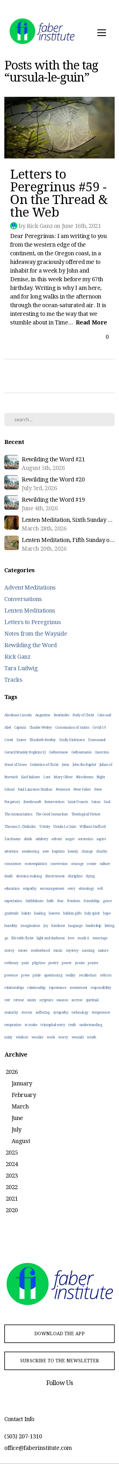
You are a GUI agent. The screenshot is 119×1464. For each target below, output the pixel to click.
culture (105, 864)
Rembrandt (32, 802)
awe (45, 851)
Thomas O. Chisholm (20, 827)
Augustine (42, 715)
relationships (14, 988)
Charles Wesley (40, 728)
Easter (21, 740)
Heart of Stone (15, 765)
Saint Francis (78, 802)
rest (7, 1000)
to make (31, 1025)
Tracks (13, 679)
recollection (87, 975)
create (91, 864)
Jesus (65, 765)
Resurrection (54, 802)
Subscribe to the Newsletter (59, 1360)
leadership (93, 926)
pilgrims (38, 963)
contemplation (36, 864)
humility (10, 926)
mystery (72, 951)
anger (70, 839)
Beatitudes (61, 715)
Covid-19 (99, 728)
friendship (91, 901)
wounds (78, 1037)
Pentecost (63, 789)
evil (100, 889)
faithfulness (34, 901)
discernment (55, 876)
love (71, 938)
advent (56, 839)
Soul (107, 802)
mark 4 (83, 938)
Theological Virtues (85, 814)
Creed (8, 740)
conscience (12, 864)
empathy (29, 889)
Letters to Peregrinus (32, 622)
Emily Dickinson (72, 740)
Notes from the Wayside (35, 633)
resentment (78, 988)
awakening (30, 851)
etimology (86, 889)
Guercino (102, 752)
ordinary (11, 963)
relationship (36, 988)
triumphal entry (52, 1025)
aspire (101, 839)
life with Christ (23, 938)
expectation (13, 901)
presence (11, 975)
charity (101, 851)
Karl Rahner (30, 777)
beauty (73, 851)
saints (31, 1000)
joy (46, 926)
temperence (101, 1012)
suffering (43, 1012)
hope (106, 913)
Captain (20, 728)
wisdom (22, 1037)
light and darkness (51, 938)
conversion (59, 864)
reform (105, 975)
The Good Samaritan (52, 814)
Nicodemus (84, 777)
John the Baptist (84, 765)
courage (77, 864)
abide (28, 839)
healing (39, 913)
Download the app (59, 1333)
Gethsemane (58, 752)
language (75, 926)
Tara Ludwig (21, 668)
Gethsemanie (81, 752)
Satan (95, 802)
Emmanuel (96, 740)
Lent (46, 777)
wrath (91, 1037)
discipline (75, 876)
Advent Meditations (30, 587)
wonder (37, 1037)
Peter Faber (82, 789)
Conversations (23, 599)
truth (72, 1025)
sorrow (77, 1000)
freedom (73, 901)
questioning (53, 975)
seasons (62, 1000)
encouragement (52, 889)
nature (103, 951)
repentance (57, 988)
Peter (98, 789)
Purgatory (12, 802)
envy (71, 889)
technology (80, 1012)
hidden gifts (72, 913)
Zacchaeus (12, 839)
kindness (58, 926)
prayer (93, 963)
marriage (99, 938)
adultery (42, 839)
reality (70, 975)
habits (26, 913)
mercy (9, 951)
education (11, 889)
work (51, 1037)
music (57, 951)
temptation (12, 1025)
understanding (90, 1025)
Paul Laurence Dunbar (35, 789)
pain (25, 963)
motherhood (40, 951)
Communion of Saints (72, 728)
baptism (58, 851)
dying (90, 876)
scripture (46, 1000)
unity (8, 1037)
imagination (30, 926)
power (67, 963)
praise (80, 963)
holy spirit (92, 913)
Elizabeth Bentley (42, 740)
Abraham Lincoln (18, 715)
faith (50, 901)
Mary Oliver (63, 777)
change (87, 851)
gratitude (11, 913)
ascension (85, 839)
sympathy (60, 1012)
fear (60, 901)
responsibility (100, 988)
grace (107, 901)
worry (63, 1037)
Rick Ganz (17, 656)
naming (88, 951)
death (8, 876)
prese (25, 975)
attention (11, 851)
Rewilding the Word (30, 645)
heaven (54, 913)
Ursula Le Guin (64, 827)
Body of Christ (83, 715)
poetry (54, 963)
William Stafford (92, 827)
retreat (18, 1000)
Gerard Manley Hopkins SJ (24, 752)
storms (26, 1012)
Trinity (44, 827)
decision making (29, 876)
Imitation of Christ (44, 765)
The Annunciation (18, 814)
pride (37, 975)
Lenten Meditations (29, 610)
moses (22, 951)
